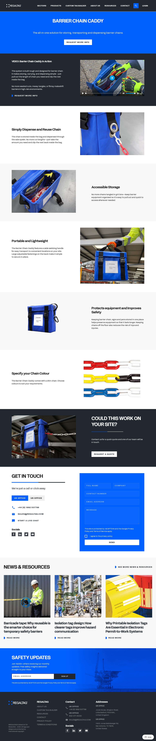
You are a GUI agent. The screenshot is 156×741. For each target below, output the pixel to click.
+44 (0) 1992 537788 (28, 507)
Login (145, 5)
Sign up (64, 676)
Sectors (41, 5)
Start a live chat (28, 520)
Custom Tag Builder (76, 5)
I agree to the (101, 536)
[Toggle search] (135, 5)
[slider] (100, 93)
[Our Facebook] (13, 534)
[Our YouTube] (33, 534)
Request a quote (104, 454)
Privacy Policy (44, 721)
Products (56, 5)
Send (112, 542)
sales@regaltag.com (80, 719)
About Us (95, 5)
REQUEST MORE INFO (78, 42)
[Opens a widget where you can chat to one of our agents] (148, 737)
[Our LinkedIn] (20, 534)
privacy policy (106, 536)
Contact (125, 5)
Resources (110, 5)
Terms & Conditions (47, 724)
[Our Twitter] (26, 534)
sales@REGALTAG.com (30, 514)
